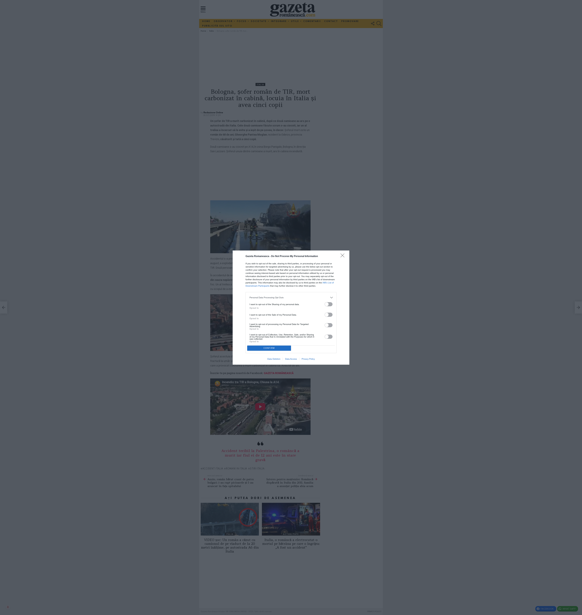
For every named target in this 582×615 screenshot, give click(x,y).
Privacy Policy (308, 359)
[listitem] (291, 297)
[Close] (343, 256)
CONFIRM (269, 348)
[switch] (329, 304)
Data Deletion (273, 359)
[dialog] (291, 307)
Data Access (291, 359)
